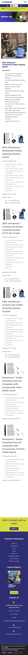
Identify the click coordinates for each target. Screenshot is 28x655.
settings (16, 650)
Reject (10, 652)
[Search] (20, 5)
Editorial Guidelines (14, 556)
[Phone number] (7, 5)
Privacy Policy (14, 558)
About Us (14, 543)
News (14, 548)
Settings (16, 652)
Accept (4, 652)
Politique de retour (14, 561)
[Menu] (25, 2)
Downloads (14, 546)
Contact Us (14, 528)
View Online (14, 592)
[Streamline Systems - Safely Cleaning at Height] (7, 2)
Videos (14, 551)
